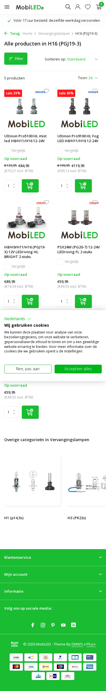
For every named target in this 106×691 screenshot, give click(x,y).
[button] (17, 318)
